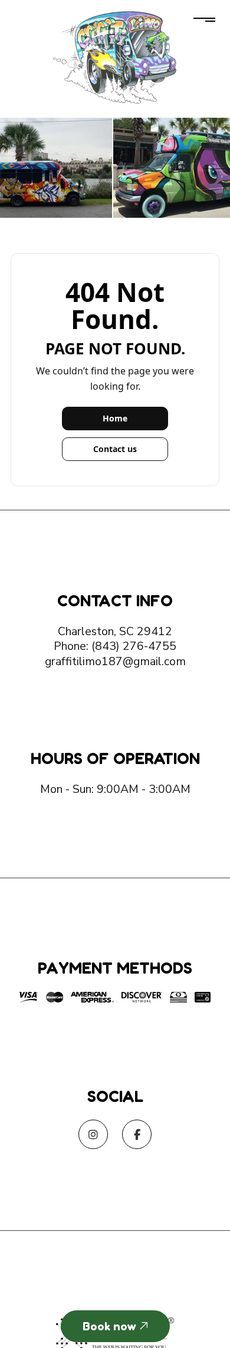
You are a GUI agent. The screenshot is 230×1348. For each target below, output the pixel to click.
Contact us (115, 448)
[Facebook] (137, 1135)
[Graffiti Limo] (115, 55)
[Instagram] (93, 1135)
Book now (111, 1326)
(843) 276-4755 (133, 646)
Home (115, 418)
